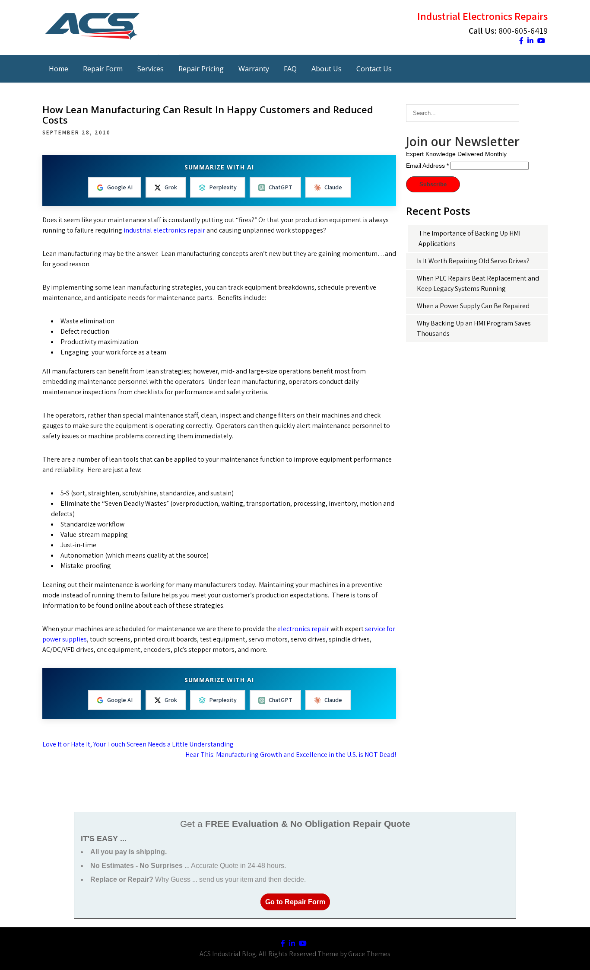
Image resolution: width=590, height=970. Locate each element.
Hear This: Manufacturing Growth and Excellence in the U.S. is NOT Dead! (290, 754)
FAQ (290, 68)
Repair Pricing (201, 68)
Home (58, 68)
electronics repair (303, 628)
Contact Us (374, 68)
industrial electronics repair (165, 230)
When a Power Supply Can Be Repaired (473, 305)
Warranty (253, 68)
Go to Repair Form (295, 902)
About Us (326, 68)
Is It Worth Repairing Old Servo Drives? (473, 260)
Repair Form (103, 68)
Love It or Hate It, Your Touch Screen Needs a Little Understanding (138, 744)
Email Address (427, 165)
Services (150, 68)
